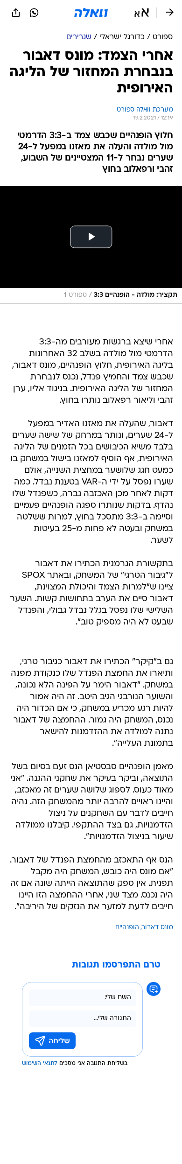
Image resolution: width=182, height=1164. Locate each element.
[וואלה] (91, 12)
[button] (141, 12)
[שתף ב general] (16, 12)
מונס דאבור (157, 928)
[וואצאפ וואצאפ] (34, 12)
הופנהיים (127, 928)
